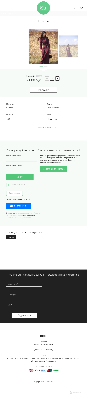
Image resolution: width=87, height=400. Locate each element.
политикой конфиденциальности (18, 218)
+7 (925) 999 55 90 (43, 344)
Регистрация (14, 193)
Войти (20, 176)
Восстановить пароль (54, 168)
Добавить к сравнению (46, 128)
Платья (11, 237)
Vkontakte (18, 206)
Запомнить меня (18, 185)
